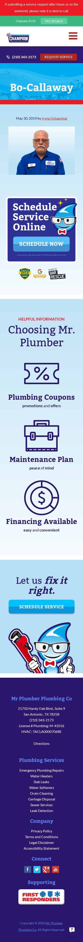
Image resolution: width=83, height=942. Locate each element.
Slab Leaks (41, 782)
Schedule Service (41, 606)
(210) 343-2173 (24, 57)
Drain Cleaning (41, 793)
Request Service (58, 57)
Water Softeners (41, 787)
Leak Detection (41, 810)
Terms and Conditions (41, 837)
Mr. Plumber (18, 37)
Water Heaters (41, 776)
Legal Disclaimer (41, 842)
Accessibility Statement (41, 848)
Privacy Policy (41, 831)
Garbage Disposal (41, 799)
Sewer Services (41, 805)
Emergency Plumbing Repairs (41, 770)
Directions (42, 743)
